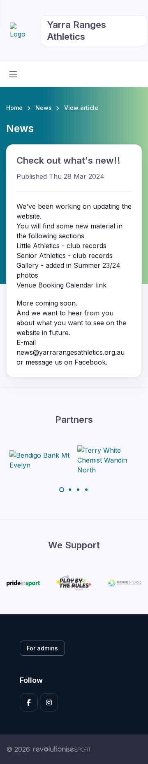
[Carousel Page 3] (78, 489)
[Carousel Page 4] (86, 489)
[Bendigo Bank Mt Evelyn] (40, 460)
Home (14, 107)
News (43, 107)
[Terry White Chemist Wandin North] (108, 460)
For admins (42, 648)
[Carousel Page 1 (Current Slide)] (61, 489)
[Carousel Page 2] (69, 489)
